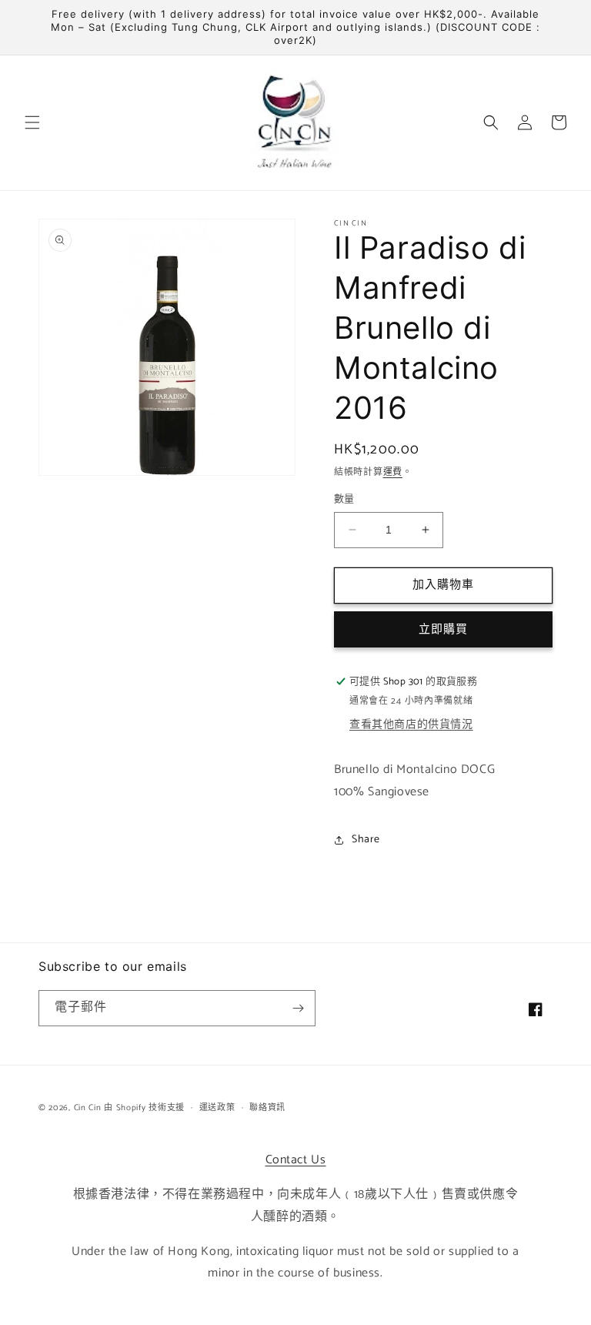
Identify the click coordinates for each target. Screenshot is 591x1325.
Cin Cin (88, 1108)
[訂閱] (298, 1008)
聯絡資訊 (267, 1108)
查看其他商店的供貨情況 (411, 725)
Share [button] (366, 839)
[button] (32, 122)
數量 (344, 499)
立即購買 (443, 629)
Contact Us (295, 1159)
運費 (392, 472)
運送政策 (217, 1108)
